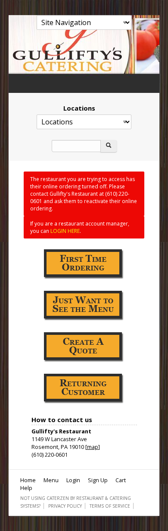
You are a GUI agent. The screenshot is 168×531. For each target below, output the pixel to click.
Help (26, 488)
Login (73, 480)
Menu (51, 480)
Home (28, 480)
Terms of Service (110, 506)
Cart (120, 480)
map (92, 447)
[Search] (108, 146)
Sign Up (98, 480)
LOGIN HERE (65, 231)
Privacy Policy (65, 506)
